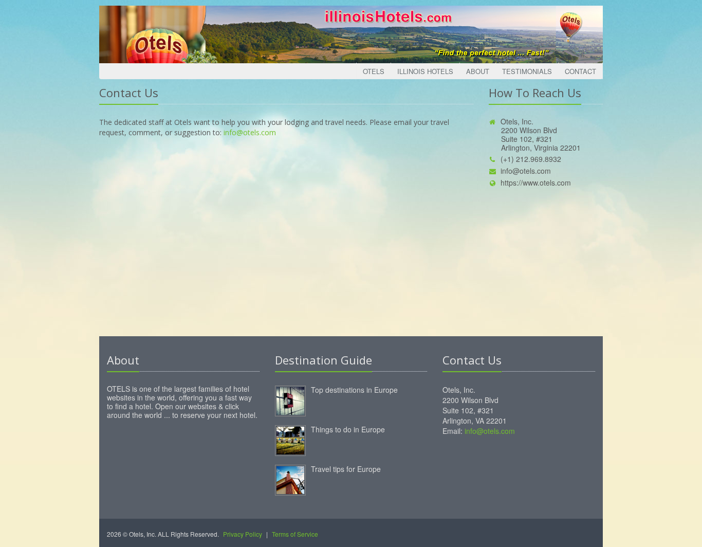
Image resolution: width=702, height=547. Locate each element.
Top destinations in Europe (354, 390)
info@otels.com (250, 132)
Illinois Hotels (425, 71)
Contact (580, 71)
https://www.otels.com (536, 182)
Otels (373, 71)
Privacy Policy (242, 534)
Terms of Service (295, 534)
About (477, 71)
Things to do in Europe (348, 429)
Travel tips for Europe (346, 469)
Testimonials (527, 71)
